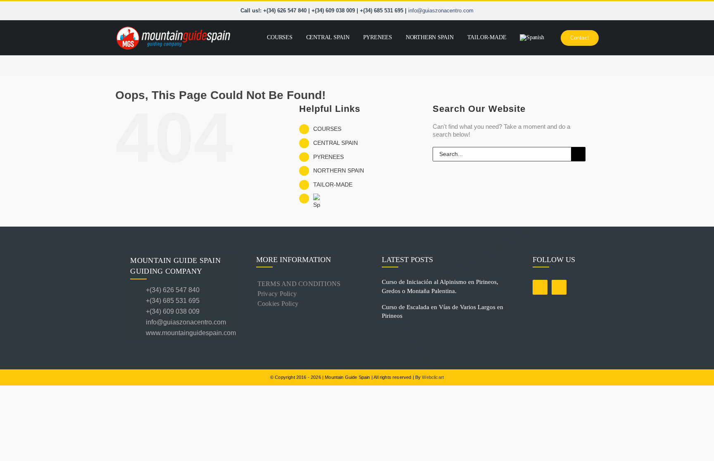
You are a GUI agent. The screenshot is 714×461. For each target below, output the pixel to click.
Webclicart (433, 377)
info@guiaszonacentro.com (441, 10)
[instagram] (559, 287)
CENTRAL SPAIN (335, 142)
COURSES (327, 128)
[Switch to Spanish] (532, 38)
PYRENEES (328, 157)
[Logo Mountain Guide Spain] (173, 27)
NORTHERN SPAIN (338, 170)
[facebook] (540, 287)
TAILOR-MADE (332, 184)
